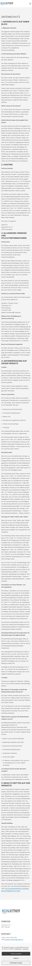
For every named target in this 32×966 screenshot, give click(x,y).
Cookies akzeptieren (16, 953)
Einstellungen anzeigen (16, 963)
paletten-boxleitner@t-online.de (14, 939)
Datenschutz (18, 949)
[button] (30, 3)
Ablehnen (16, 958)
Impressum (25, 949)
